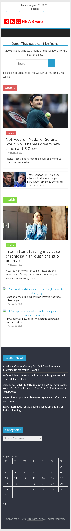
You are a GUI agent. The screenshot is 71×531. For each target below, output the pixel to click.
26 (24, 489)
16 (61, 478)
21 (43, 483)
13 (34, 478)
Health (10, 245)
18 (15, 483)
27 (34, 489)
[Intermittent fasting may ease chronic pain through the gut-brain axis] (35, 207)
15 (52, 478)
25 (15, 489)
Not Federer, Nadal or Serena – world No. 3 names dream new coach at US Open (33, 144)
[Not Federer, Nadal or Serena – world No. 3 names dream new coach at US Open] (35, 95)
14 (43, 478)
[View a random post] (64, 32)
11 (15, 478)
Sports (10, 133)
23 (61, 483)
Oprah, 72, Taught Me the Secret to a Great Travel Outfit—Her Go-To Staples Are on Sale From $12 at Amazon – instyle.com (35, 388)
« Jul (5, 503)
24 (6, 489)
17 (6, 483)
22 (52, 483)
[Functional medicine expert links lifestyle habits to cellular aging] (34, 289)
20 (34, 483)
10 (6, 478)
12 (24, 478)
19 (24, 483)
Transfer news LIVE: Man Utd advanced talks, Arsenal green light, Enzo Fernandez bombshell (45, 178)
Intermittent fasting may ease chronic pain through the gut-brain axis (33, 256)
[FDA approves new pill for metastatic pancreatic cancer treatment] (34, 311)
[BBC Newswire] (6, 32)
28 (43, 489)
